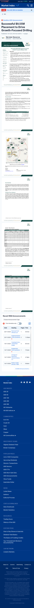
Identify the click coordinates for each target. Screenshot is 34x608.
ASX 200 (20, 1)
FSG (7, 568)
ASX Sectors (7, 466)
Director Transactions (10, 463)
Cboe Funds (7, 479)
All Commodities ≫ (9, 435)
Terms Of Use (16, 568)
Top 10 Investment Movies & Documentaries (12, 541)
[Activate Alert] (29, 323)
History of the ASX (9, 522)
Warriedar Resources (13, 37)
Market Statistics (8, 510)
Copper (5, 432)
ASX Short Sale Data (10, 472)
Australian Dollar (8, 482)
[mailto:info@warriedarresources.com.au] (9, 171)
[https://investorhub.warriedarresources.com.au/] (22, 164)
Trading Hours (8, 519)
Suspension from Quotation (15, 350)
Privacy (26, 568)
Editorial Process (9, 497)
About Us (5, 564)
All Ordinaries (7, 407)
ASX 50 (5, 395)
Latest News (7, 491)
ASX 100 (6, 398)
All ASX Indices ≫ (9, 410)
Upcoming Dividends (10, 460)
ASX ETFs (6, 469)
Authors (6, 494)
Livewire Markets (8, 552)
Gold (5, 426)
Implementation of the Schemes (15, 337)
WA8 (5, 14)
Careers (12, 564)
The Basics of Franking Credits (13, 538)
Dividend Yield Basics (10, 534)
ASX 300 (6, 404)
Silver (5, 429)
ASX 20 (5, 391)
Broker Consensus (9, 448)
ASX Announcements (10, 476)
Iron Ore (6, 419)
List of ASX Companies (10, 457)
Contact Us (27, 564)
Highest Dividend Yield (10, 444)
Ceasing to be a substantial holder (15, 344)
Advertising (19, 564)
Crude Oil (6, 423)
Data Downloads (8, 507)
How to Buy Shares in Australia (13, 531)
